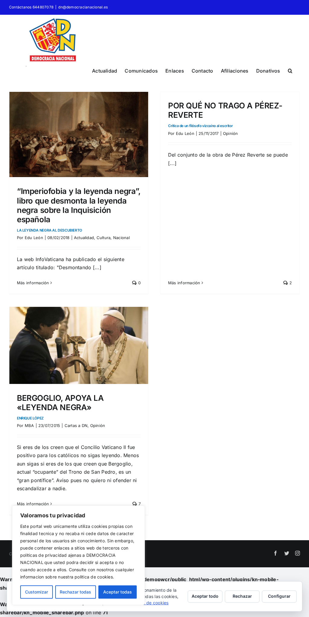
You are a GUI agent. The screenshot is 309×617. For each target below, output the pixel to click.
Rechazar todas (75, 591)
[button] (290, 70)
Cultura (104, 237)
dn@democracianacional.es (83, 7)
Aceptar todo (205, 596)
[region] (78, 555)
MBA (29, 425)
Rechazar (242, 596)
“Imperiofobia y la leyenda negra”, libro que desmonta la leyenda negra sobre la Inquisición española (78, 209)
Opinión (230, 133)
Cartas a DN (76, 425)
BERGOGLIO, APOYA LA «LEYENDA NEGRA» (60, 406)
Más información (33, 282)
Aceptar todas (117, 591)
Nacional (121, 237)
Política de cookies (149, 602)
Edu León (34, 237)
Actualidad (84, 237)
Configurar (279, 596)
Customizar (36, 591)
